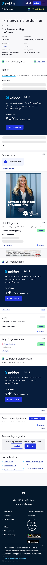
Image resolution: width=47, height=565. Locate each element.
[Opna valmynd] (43, 3)
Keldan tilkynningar (9, 535)
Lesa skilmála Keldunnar (15, 558)
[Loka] (24, 545)
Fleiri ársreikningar (8, 168)
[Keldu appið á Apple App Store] (34, 542)
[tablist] (24, 75)
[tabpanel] (23, 326)
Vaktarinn (6, 527)
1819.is (4, 46)
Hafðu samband (8, 520)
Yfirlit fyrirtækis (7, 9)
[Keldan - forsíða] (13, 97)
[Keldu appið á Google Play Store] (34, 536)
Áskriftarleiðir (7, 512)
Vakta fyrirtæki (38, 9)
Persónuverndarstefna (36, 512)
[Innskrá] (30, 3)
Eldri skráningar (8, 245)
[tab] (9, 75)
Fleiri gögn (6, 351)
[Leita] (27, 3)
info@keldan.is (27, 504)
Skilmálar (31, 516)
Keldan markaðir (8, 531)
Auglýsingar (7, 516)
